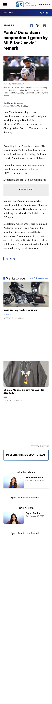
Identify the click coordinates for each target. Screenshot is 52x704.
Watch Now (44, 4)
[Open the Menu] (5, 4)
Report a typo (11, 259)
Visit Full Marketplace (39, 278)
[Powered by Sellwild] (44, 446)
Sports (8, 25)
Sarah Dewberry (15, 103)
